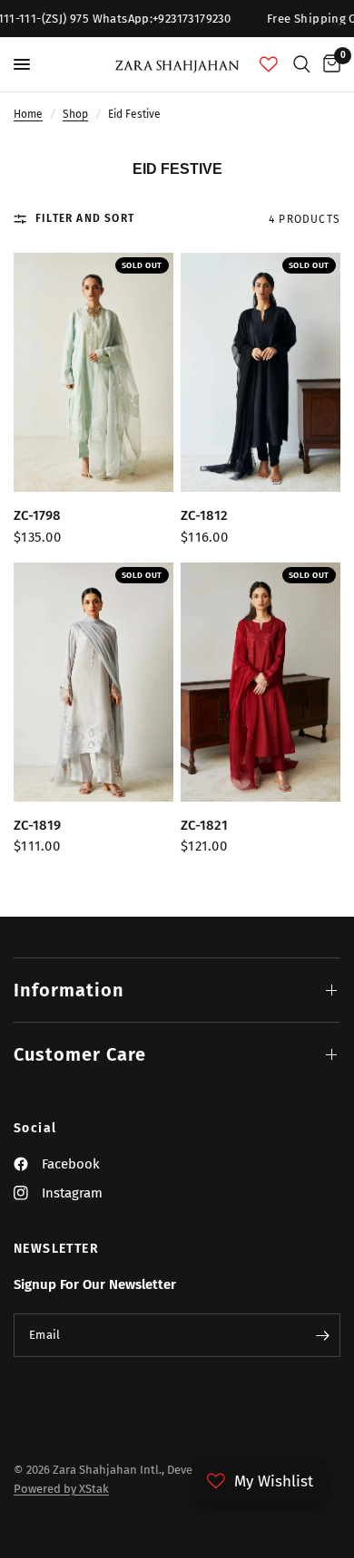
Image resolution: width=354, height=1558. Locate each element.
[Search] (302, 64)
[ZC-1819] (93, 682)
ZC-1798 (37, 515)
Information (69, 990)
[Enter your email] (322, 1335)
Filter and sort (84, 218)
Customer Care (80, 1054)
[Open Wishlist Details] (269, 64)
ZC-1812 (204, 515)
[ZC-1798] (93, 372)
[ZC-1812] (260, 372)
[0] (328, 64)
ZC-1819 (37, 825)
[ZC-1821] (260, 682)
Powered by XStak (61, 1488)
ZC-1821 (204, 825)
